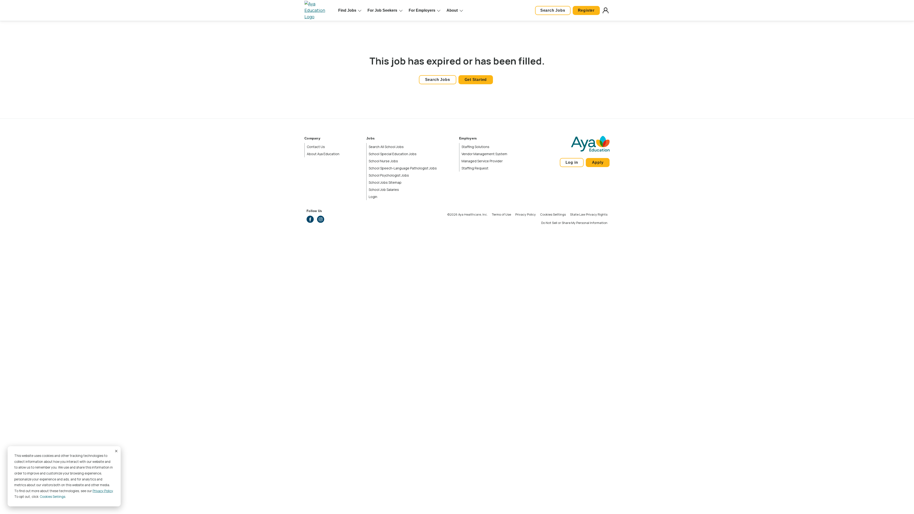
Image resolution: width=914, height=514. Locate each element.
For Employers (422, 10)
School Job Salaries (384, 189)
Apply (598, 162)
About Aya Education (323, 154)
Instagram (320, 219)
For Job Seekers (382, 10)
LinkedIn (330, 219)
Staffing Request (475, 168)
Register (586, 10)
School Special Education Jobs (393, 154)
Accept (116, 451)
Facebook (310, 219)
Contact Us (316, 146)
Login (373, 196)
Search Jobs (552, 10)
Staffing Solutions (475, 146)
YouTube (341, 219)
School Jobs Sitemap (385, 182)
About (452, 10)
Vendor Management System (484, 154)
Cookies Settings (553, 214)
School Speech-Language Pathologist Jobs (403, 168)
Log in (572, 162)
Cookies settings (52, 496)
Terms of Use (501, 214)
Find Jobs (347, 10)
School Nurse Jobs (383, 161)
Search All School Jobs (386, 146)
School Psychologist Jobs (389, 175)
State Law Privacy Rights (588, 214)
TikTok (351, 219)
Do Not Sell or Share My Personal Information (574, 223)
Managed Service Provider (482, 161)
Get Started (476, 80)
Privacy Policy (103, 491)
